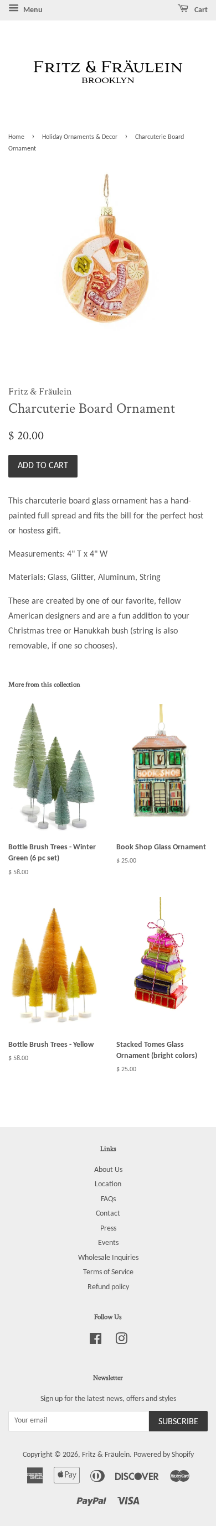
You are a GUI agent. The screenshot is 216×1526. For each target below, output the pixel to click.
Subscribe (178, 1422)
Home (16, 137)
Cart (200, 10)
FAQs (108, 1199)
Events (108, 1243)
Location (108, 1184)
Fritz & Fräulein (106, 1454)
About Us (108, 1170)
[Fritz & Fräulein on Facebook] (95, 1341)
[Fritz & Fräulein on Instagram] (121, 1341)
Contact (108, 1213)
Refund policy (108, 1287)
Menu (32, 10)
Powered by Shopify (163, 1454)
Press (108, 1228)
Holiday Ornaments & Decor (79, 137)
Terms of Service (108, 1272)
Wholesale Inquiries (108, 1258)
